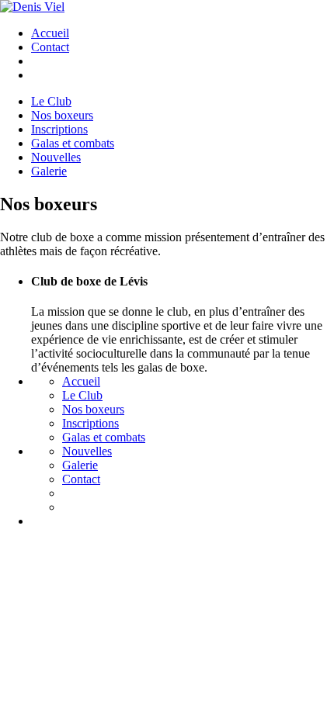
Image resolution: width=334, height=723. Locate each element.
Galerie (80, 465)
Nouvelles (87, 451)
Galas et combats (103, 437)
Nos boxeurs (93, 409)
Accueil (50, 33)
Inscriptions (90, 423)
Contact (50, 47)
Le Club (82, 395)
